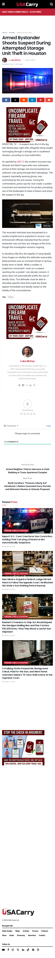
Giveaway (21, 935)
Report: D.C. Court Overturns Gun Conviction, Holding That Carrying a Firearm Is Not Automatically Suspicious (27, 539)
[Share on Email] (49, 100)
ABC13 (20, 161)
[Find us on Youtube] (3, 950)
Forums (35, 931)
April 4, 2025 (30, 60)
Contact (42, 935)
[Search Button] (51, 4)
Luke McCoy (15, 60)
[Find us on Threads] (38, 950)
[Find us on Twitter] (18, 950)
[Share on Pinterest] (41, 100)
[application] (27, 213)
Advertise (32, 935)
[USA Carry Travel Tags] (27, 124)
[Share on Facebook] (6, 100)
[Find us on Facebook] (8, 950)
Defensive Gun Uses (24, 32)
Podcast (44, 931)
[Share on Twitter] (15, 100)
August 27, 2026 (9, 682)
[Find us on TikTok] (28, 950)
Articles (12, 32)
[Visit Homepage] (27, 4)
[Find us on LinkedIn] (23, 950)
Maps (17, 931)
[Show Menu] (3, 4)
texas (10, 297)
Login (48, 425)
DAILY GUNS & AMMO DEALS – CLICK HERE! (21, 11)
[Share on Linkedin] (32, 100)
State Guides (7, 931)
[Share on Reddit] (24, 100)
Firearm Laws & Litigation (16, 531)
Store (4, 935)
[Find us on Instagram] (13, 950)
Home (4, 32)
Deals (11, 935)
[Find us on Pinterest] (33, 950)
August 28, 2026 (9, 547)
